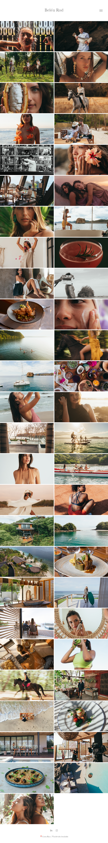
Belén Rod (54, 10)
